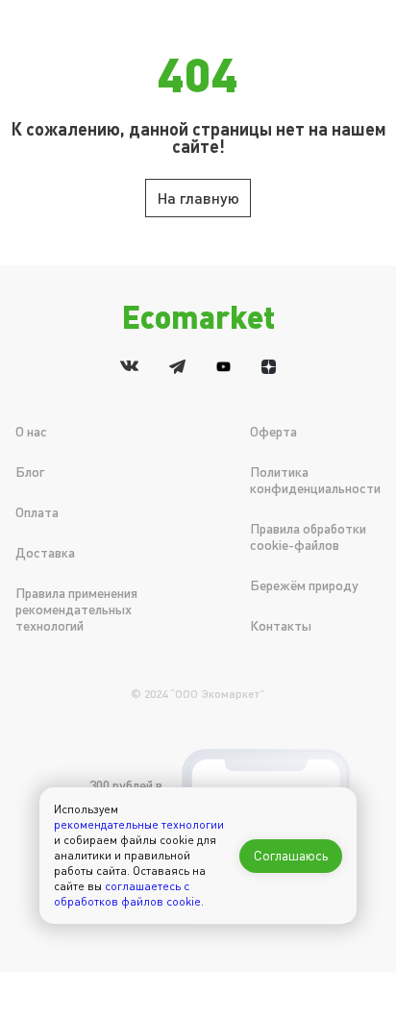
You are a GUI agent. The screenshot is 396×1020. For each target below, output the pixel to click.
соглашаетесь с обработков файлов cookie (127, 893)
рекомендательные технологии (139, 824)
